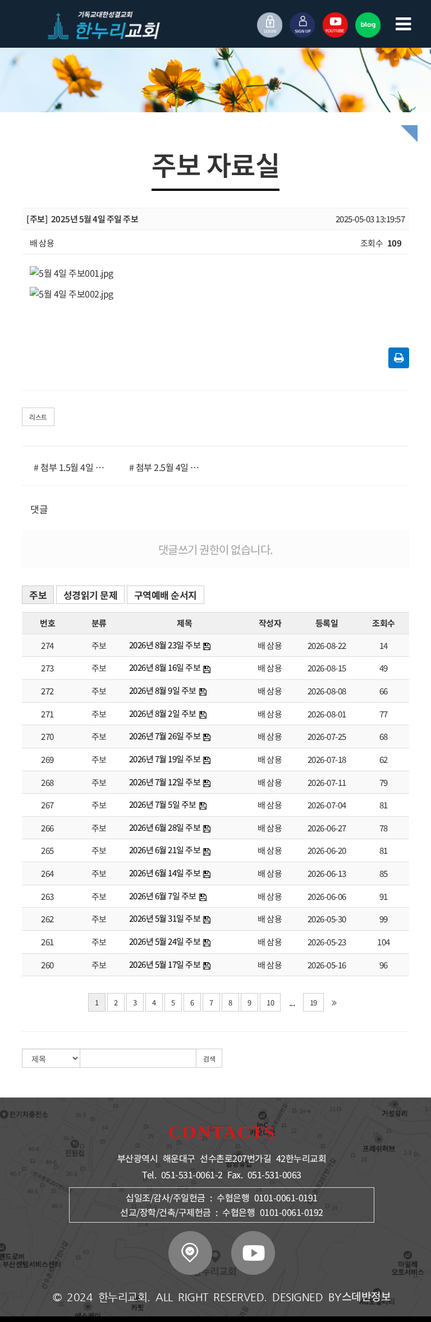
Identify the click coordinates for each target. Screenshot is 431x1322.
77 (383, 714)
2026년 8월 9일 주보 (162, 690)
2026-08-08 (327, 691)
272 (47, 691)
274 (47, 645)
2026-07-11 (327, 782)
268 (47, 782)
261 (47, 942)
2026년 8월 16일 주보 (165, 667)
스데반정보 (366, 1296)
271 (47, 714)
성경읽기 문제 (90, 595)
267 (47, 805)
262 (47, 919)
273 (47, 668)
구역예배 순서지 (165, 595)
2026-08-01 (327, 714)
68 (383, 736)
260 (47, 965)
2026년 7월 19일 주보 (165, 759)
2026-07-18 (327, 759)
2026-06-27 (327, 828)
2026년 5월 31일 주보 (165, 918)
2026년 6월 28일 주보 (165, 827)
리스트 (38, 417)
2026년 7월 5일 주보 (162, 804)
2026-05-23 (327, 942)
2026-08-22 (327, 645)
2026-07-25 (327, 736)
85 (383, 873)
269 (47, 759)
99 (383, 919)
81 (383, 805)
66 (383, 691)
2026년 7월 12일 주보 (165, 782)
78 (383, 828)
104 (383, 942)
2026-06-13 (327, 873)
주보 (38, 595)
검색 (209, 1058)
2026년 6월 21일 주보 (165, 850)
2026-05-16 (327, 965)
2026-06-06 (327, 896)
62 (383, 759)
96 (383, 965)
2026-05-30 (327, 919)
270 (47, 736)
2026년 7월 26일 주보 (165, 736)
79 (383, 782)
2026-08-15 (327, 668)
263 (47, 896)
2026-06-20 (327, 850)
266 (47, 828)
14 (383, 645)
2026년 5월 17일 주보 (165, 964)
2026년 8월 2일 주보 (162, 713)
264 (47, 873)
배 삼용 (270, 645)
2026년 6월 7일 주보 (162, 896)
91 (383, 896)
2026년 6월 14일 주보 (165, 873)
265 (47, 850)
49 (383, 668)
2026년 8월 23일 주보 (165, 645)
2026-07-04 (327, 805)
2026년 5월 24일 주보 (165, 941)
